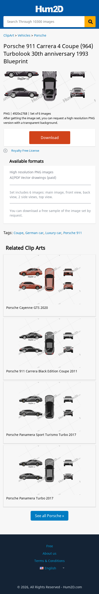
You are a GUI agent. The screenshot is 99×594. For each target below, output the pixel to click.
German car (34, 233)
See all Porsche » (49, 515)
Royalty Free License (25, 150)
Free (49, 546)
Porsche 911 (72, 233)
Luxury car (53, 233)
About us (49, 553)
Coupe (18, 233)
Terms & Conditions (49, 561)
